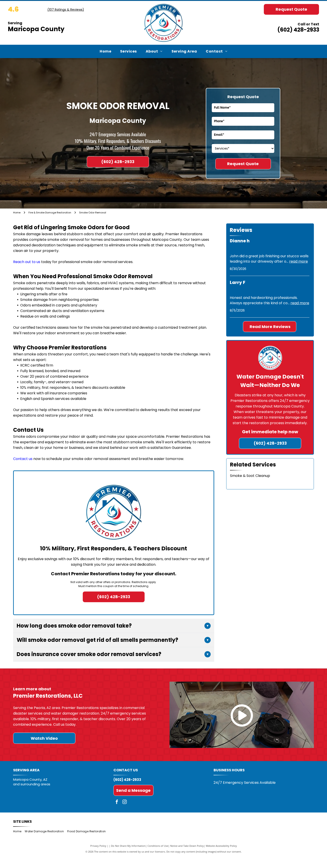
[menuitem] (105, 51)
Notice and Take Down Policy (187, 845)
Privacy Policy (98, 845)
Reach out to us (26, 261)
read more (298, 261)
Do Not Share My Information (128, 845)
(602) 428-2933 (298, 29)
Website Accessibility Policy (221, 845)
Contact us (22, 458)
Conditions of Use (157, 845)
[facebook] (116, 802)
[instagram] (124, 802)
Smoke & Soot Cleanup (250, 475)
